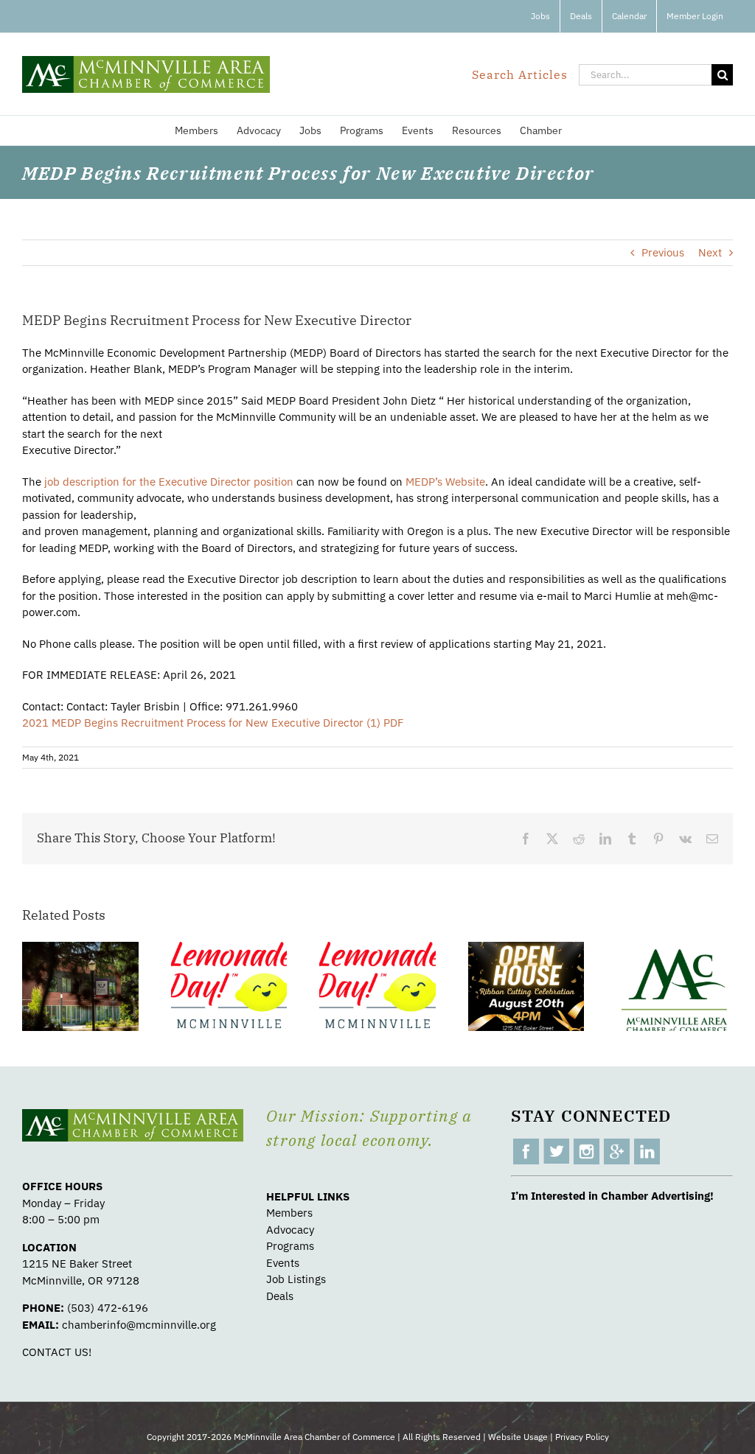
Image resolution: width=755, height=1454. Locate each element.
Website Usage (518, 1436)
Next (710, 252)
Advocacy (290, 1230)
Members (289, 1213)
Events (282, 1263)
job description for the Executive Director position (168, 482)
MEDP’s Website (445, 482)
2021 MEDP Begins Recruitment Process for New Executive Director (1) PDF (212, 723)
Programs (290, 1246)
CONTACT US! (56, 1352)
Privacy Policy (582, 1436)
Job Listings (296, 1279)
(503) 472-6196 (107, 1308)
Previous (662, 252)
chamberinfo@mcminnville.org (139, 1325)
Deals (279, 1296)
